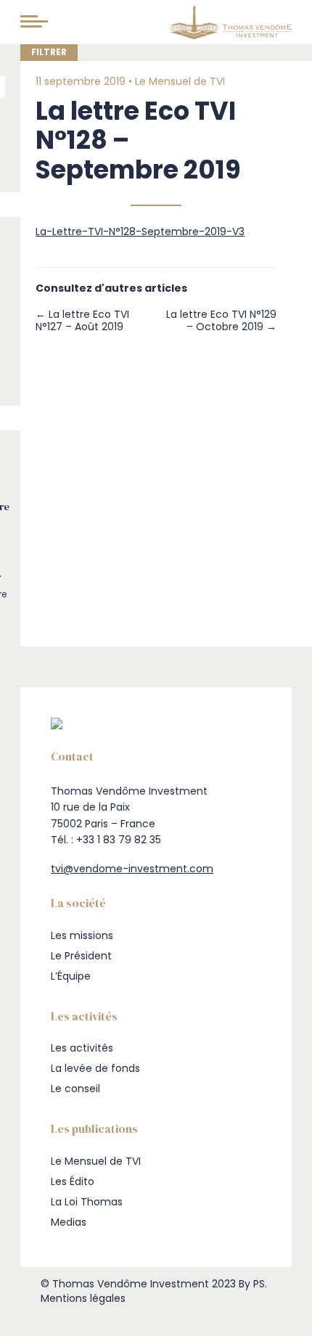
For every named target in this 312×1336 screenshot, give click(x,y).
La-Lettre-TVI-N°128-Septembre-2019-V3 (140, 231)
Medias (68, 1222)
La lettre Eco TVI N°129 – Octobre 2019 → (221, 321)
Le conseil (75, 1088)
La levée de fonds (95, 1068)
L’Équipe (71, 976)
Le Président (81, 955)
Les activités (82, 1048)
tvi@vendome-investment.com (132, 868)
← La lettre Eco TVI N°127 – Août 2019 (82, 321)
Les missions (82, 935)
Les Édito (72, 1181)
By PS (252, 1283)
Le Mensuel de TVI (180, 81)
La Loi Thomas (87, 1201)
